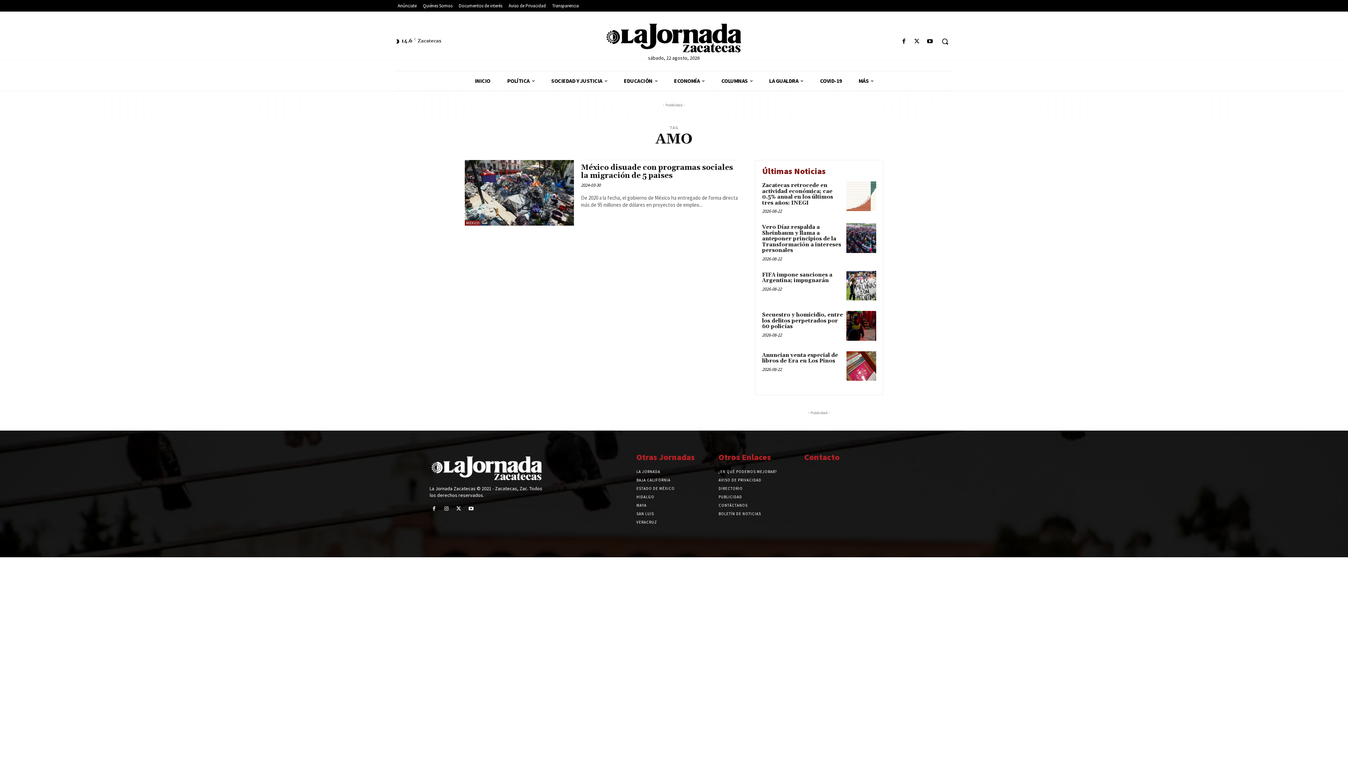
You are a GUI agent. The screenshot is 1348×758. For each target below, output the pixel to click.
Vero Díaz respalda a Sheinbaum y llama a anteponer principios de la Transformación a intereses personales (801, 239)
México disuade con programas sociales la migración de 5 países (657, 171)
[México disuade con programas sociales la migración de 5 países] (519, 193)
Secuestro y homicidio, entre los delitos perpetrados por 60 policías (802, 321)
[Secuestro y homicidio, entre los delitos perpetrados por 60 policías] (861, 326)
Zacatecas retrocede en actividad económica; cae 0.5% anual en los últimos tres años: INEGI (797, 194)
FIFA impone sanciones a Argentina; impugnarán (797, 278)
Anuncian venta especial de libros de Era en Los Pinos (800, 358)
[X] (917, 41)
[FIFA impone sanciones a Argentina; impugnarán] (861, 286)
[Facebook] (903, 41)
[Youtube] (930, 41)
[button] (945, 41)
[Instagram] (446, 508)
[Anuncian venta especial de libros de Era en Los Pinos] (861, 366)
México (473, 223)
